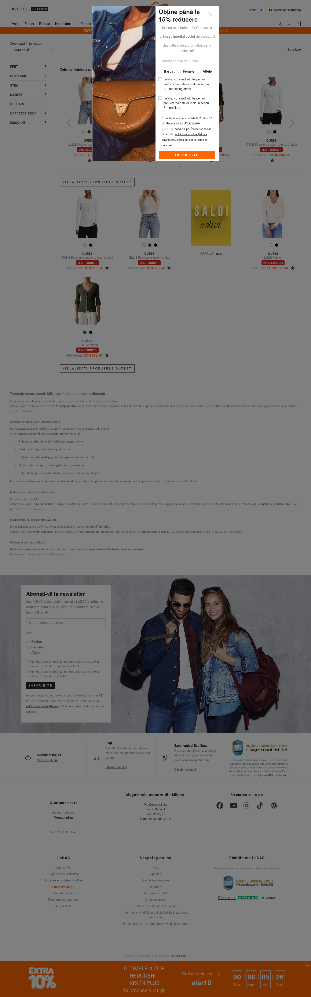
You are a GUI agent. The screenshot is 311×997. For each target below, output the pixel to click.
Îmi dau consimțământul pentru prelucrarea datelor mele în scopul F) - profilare (186, 103)
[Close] (210, 15)
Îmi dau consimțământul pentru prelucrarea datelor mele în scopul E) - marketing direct (186, 84)
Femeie (188, 71)
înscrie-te (187, 155)
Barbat (169, 71)
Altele (207, 71)
